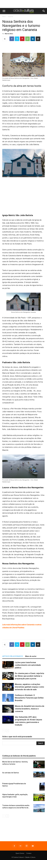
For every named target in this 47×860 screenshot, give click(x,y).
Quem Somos (20, 853)
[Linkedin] (32, 38)
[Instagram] (26, 846)
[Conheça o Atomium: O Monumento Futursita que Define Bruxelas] (8, 698)
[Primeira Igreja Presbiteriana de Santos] (42, 786)
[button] (4, 11)
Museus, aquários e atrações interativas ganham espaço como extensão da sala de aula (29, 687)
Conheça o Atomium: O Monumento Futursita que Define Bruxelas (29, 698)
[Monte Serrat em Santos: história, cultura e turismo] (39, 764)
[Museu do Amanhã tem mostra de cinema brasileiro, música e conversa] (8, 709)
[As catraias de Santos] (39, 774)
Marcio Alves (9, 33)
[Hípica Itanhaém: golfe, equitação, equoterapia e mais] (39, 797)
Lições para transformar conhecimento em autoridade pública (28, 665)
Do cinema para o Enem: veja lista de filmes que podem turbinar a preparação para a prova (29, 676)
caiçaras (10, 16)
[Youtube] (32, 846)
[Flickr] (20, 846)
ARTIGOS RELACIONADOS (12, 656)
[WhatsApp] (27, 38)
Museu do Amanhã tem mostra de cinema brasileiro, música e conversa (29, 708)
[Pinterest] (22, 38)
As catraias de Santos (10, 773)
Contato (28, 853)
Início (4, 16)
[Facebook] (11, 38)
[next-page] (7, 730)
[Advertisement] (23, 4)
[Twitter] (17, 38)
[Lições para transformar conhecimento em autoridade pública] (8, 665)
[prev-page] (3, 730)
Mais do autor (31, 656)
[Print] (38, 38)
